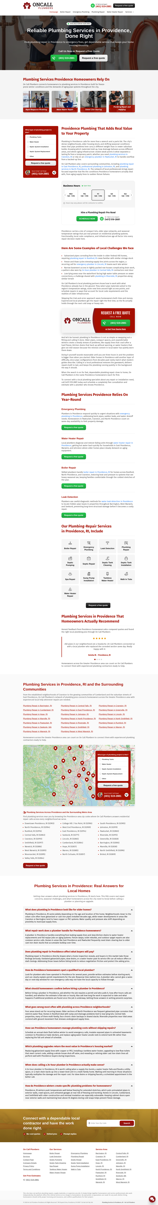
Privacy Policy (28, 1166)
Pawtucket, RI (101, 1172)
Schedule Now (87, 219)
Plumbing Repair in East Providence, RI (78, 710)
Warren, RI (120, 1179)
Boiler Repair (65, 12)
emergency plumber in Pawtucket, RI (101, 157)
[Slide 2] (97, 659)
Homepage (53, 12)
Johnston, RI (121, 1163)
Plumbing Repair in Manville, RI (36, 719)
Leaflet (132, 805)
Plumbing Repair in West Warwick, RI (77, 731)
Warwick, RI (100, 1182)
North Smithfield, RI (123, 1169)
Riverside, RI (121, 1172)
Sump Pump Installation (80, 1166)
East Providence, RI (103, 1160)
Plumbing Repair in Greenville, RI (113, 710)
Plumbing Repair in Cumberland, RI (38, 710)
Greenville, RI (121, 1160)
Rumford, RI (100, 1176)
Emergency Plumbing (81, 12)
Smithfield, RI (101, 1179)
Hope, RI (99, 1163)
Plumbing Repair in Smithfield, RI (75, 727)
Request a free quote (124, 6)
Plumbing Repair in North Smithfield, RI (115, 719)
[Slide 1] (95, 659)
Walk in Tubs (76, 1169)
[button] (93, 796)
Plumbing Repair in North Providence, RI (78, 719)
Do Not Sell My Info (87, 1202)
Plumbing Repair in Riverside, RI (75, 723)
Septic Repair (76, 1160)
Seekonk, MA (121, 1176)
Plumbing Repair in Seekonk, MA (37, 727)
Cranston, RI (100, 1156)
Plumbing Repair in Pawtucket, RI (37, 723)
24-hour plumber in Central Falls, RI (97, 270)
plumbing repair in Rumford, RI (83, 258)
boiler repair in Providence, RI (97, 472)
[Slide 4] (101, 659)
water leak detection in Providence (117, 501)
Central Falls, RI (122, 1153)
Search (127, 1123)
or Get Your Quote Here (115, 329)
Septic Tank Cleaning (58, 1163)
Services (26, 1156)
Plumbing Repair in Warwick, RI (36, 731)
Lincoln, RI (100, 1166)
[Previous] (65, 195)
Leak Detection (55, 1156)
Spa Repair (54, 1166)
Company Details (30, 1163)
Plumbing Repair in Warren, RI (112, 727)
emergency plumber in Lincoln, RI (91, 264)
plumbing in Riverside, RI (106, 276)
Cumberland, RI (122, 1156)
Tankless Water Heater (58, 1169)
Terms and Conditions (31, 1169)
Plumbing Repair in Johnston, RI (75, 714)
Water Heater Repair (115, 12)
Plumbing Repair (98, 12)
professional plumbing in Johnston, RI (98, 166)
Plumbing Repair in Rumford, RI (112, 723)
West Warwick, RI (123, 1182)
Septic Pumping (56, 1160)
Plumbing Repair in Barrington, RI (37, 706)
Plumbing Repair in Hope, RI (35, 714)
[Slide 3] (99, 659)
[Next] (131, 195)
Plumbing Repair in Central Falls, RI (76, 706)
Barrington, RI (101, 1153)
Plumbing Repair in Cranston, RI (113, 706)
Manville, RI (120, 1166)
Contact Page (28, 1160)
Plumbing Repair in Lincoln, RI (112, 714)
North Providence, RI (104, 1169)
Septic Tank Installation (80, 1163)
